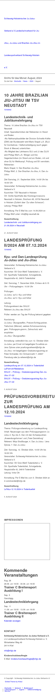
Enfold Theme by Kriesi (13, 681)
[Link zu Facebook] (44, 684)
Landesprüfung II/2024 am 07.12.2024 (25, 242)
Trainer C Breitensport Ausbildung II (20, 614)
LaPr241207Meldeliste (14, 368)
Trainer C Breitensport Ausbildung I (20, 589)
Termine (7, 110)
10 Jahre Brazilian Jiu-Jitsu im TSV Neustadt (26, 100)
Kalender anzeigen (12, 620)
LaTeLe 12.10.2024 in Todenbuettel (19, 489)
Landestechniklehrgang (21, 601)
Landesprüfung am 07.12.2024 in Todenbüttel (24, 365)
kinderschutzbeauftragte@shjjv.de (26, 658)
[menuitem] (8, 688)
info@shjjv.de (10, 650)
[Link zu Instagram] (48, 684)
